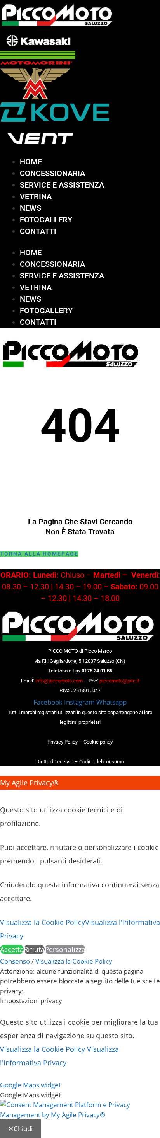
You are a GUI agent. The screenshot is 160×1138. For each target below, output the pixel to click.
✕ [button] (3, 796)
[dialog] (80, 866)
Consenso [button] (15, 961)
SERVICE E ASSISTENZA (62, 184)
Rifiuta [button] (34, 949)
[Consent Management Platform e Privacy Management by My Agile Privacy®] (80, 1114)
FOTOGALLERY (46, 219)
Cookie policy (98, 742)
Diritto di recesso (54, 761)
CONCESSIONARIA (52, 173)
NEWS (30, 208)
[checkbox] (80, 1095)
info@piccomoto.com (59, 681)
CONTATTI (38, 231)
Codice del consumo (101, 761)
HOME (31, 161)
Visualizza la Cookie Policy (42, 922)
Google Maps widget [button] (30, 1084)
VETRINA (36, 196)
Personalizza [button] (65, 949)
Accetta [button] (12, 949)
